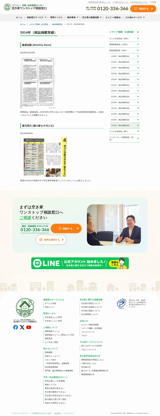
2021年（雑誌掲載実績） (121, 85)
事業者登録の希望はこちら (100, 2)
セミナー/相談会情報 (90, 325)
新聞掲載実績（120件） (119, 44)
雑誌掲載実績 (57, 24)
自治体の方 (86, 367)
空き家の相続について (90, 311)
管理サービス (56, 17)
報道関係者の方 (87, 374)
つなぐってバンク (88, 350)
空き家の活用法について (91, 307)
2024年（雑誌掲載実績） (121, 68)
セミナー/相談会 (113, 17)
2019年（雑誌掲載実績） (121, 97)
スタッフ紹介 (50, 360)
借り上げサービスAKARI (91, 346)
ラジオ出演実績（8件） (119, 131)
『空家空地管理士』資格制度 (57, 363)
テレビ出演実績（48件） (119, 39)
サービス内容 (50, 303)
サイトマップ (69, 413)
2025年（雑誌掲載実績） (121, 62)
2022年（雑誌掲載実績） (121, 79)
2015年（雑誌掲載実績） (121, 120)
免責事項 (58, 413)
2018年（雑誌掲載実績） (121, 102)
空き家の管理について (90, 303)
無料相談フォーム (52, 331)
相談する (144, 8)
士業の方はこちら (121, 2)
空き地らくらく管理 (53, 321)
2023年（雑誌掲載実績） (121, 74)
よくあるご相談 (51, 342)
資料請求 (48, 338)
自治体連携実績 (51, 367)
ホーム (19, 17)
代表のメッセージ (52, 356)
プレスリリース (87, 332)
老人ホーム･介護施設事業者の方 (94, 371)
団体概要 (48, 352)
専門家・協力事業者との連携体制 (59, 371)
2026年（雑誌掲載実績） (121, 56)
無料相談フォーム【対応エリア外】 (60, 335)
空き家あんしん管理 (53, 317)
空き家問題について (89, 314)
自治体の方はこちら (140, 2)
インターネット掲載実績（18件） (121, 138)
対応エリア (49, 307)
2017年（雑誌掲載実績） (121, 108)
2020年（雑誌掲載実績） (121, 91)
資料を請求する (52, 240)
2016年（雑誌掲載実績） (121, 114)
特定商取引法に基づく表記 (41, 413)
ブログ (84, 336)
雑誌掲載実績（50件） (118, 50)
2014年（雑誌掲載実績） (121, 125)
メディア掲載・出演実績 (38, 24)
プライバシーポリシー (21, 413)
